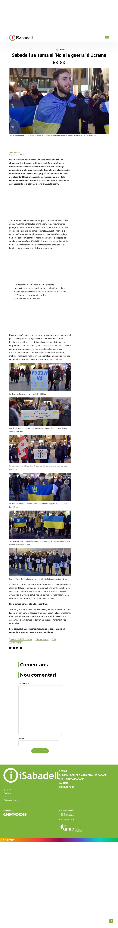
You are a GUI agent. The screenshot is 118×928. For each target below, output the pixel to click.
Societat (63, 49)
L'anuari (63, 783)
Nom (21, 738)
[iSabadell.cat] (16, 41)
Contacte (7, 796)
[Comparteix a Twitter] (54, 63)
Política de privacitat (12, 800)
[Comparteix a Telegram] (64, 63)
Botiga (63, 771)
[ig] (13, 816)
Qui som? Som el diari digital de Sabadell (84, 775)
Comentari (23, 683)
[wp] (25, 816)
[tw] (9, 816)
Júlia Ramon (14, 152)
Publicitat (7, 793)
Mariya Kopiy (42, 639)
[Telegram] (17, 816)
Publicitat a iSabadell (72, 779)
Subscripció (66, 787)
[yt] (21, 816)
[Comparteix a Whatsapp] (61, 63)
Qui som (7, 789)
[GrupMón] (59, 840)
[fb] (5, 816)
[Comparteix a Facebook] (57, 63)
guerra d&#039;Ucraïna (21, 639)
